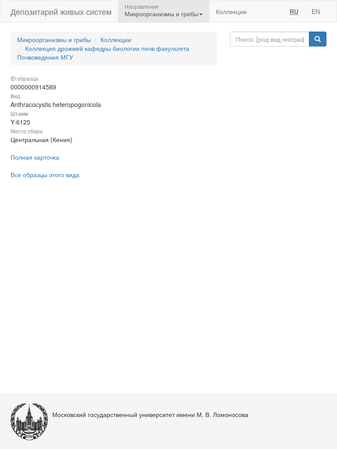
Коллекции (231, 11)
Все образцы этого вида (45, 174)
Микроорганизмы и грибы (54, 39)
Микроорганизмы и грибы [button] (161, 13)
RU (294, 11)
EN (316, 11)
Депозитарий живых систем (61, 11)
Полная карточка (35, 157)
